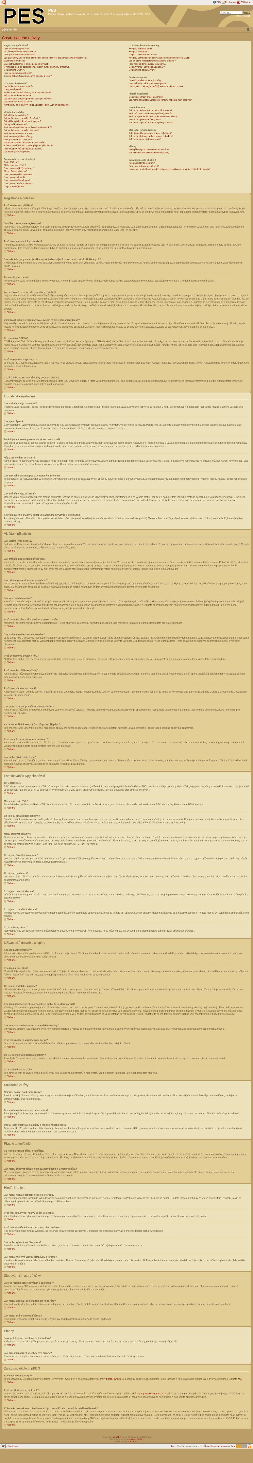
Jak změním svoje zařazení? (18, 101)
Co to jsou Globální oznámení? (18, 174)
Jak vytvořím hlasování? (16, 124)
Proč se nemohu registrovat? (18, 73)
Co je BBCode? (11, 162)
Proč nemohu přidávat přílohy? (18, 136)
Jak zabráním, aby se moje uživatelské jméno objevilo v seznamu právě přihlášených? (45, 58)
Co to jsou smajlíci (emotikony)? (19, 168)
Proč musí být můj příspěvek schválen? (23, 148)
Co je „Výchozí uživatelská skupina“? (147, 67)
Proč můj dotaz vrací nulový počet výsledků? (150, 113)
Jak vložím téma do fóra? (16, 115)
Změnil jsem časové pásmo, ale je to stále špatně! (28, 92)
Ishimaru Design (135, 1439)
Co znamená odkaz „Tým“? (142, 70)
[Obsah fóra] (24, 15)
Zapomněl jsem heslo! (14, 61)
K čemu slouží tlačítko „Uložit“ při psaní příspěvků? (28, 145)
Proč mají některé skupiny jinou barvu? (147, 64)
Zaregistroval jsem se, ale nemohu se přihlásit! (26, 64)
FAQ (218, 2)
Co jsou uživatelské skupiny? (143, 54)
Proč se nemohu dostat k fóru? (19, 133)
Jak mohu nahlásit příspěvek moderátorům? (25, 142)
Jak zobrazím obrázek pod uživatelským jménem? (28, 98)
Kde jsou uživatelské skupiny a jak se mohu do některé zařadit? (159, 58)
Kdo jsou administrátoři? (140, 48)
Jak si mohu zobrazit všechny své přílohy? (149, 152)
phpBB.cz (134, 1441)
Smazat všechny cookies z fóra (219, 1446)
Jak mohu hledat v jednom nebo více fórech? (150, 110)
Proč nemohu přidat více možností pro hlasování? (28, 127)
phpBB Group (113, 1379)
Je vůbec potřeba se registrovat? (20, 51)
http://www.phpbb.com (152, 1393)
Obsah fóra (11, 29)
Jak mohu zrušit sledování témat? (145, 139)
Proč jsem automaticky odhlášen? (20, 54)
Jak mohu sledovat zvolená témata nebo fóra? (151, 136)
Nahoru (11, 215)
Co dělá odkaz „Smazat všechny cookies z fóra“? (28, 76)
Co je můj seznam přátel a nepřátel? (146, 97)
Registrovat (230, 2)
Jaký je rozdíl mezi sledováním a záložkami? (150, 133)
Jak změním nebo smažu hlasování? (21, 130)
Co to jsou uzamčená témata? (18, 183)
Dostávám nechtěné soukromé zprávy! (147, 83)
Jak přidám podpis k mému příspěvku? (22, 121)
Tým (173, 1446)
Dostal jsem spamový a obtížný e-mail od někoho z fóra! (156, 86)
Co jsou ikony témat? (14, 186)
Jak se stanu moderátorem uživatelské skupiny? (152, 61)
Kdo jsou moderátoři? (139, 51)
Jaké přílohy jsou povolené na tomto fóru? (149, 149)
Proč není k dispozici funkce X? (144, 166)
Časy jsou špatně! (12, 89)
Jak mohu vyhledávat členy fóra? (145, 119)
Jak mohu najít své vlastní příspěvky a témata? (151, 122)
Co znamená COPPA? (14, 70)
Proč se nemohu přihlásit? (16, 48)
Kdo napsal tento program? (142, 163)
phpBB (116, 1437)
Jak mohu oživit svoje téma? (17, 151)
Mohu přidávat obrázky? (15, 171)
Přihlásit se (246, 2)
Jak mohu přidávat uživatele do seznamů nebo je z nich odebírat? (160, 100)
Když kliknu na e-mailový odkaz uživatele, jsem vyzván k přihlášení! (36, 105)
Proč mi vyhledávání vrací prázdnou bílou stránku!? (153, 116)
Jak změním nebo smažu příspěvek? (22, 118)
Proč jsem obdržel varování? (18, 139)
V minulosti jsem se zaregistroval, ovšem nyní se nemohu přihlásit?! (36, 67)
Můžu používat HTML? (15, 165)
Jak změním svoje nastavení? (18, 86)
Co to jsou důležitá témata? (17, 180)
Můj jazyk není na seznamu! (17, 95)
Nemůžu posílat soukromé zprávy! (145, 80)
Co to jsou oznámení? (14, 177)
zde (240, 1379)
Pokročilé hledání (243, 16)
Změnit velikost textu (248, 29)
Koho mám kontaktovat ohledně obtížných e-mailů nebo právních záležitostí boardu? (169, 169)
